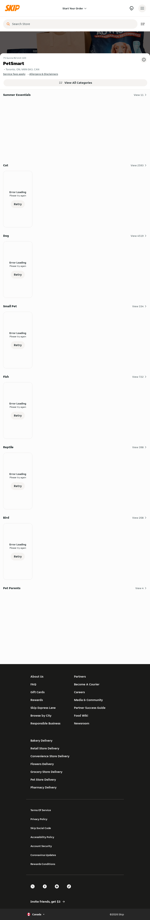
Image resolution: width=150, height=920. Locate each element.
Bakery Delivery (41, 740)
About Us (36, 676)
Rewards (36, 700)
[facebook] (46, 890)
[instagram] (58, 890)
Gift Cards (37, 692)
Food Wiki (81, 715)
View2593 (137, 165)
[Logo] (13, 8)
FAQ (33, 684)
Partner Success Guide (89, 708)
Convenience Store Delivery (49, 756)
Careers (79, 692)
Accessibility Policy (42, 837)
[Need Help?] (131, 8)
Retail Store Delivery (44, 748)
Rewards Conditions (42, 864)
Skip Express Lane (43, 708)
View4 (139, 588)
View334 (138, 306)
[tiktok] (70, 890)
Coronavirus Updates (43, 855)
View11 (139, 95)
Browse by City (40, 715)
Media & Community (88, 700)
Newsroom (81, 723)
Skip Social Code (40, 828)
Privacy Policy (38, 819)
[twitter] (33, 890)
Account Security (41, 846)
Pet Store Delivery (43, 780)
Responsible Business (45, 723)
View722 (138, 377)
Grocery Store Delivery (46, 772)
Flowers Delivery (42, 764)
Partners (80, 676)
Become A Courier (86, 684)
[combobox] (73, 24)
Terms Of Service (40, 810)
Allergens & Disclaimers (43, 74)
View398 (138, 447)
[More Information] (144, 60)
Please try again (18, 195)
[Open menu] (142, 8)
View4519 (137, 236)
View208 (138, 517)
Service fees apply (14, 74)
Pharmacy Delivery (43, 787)
